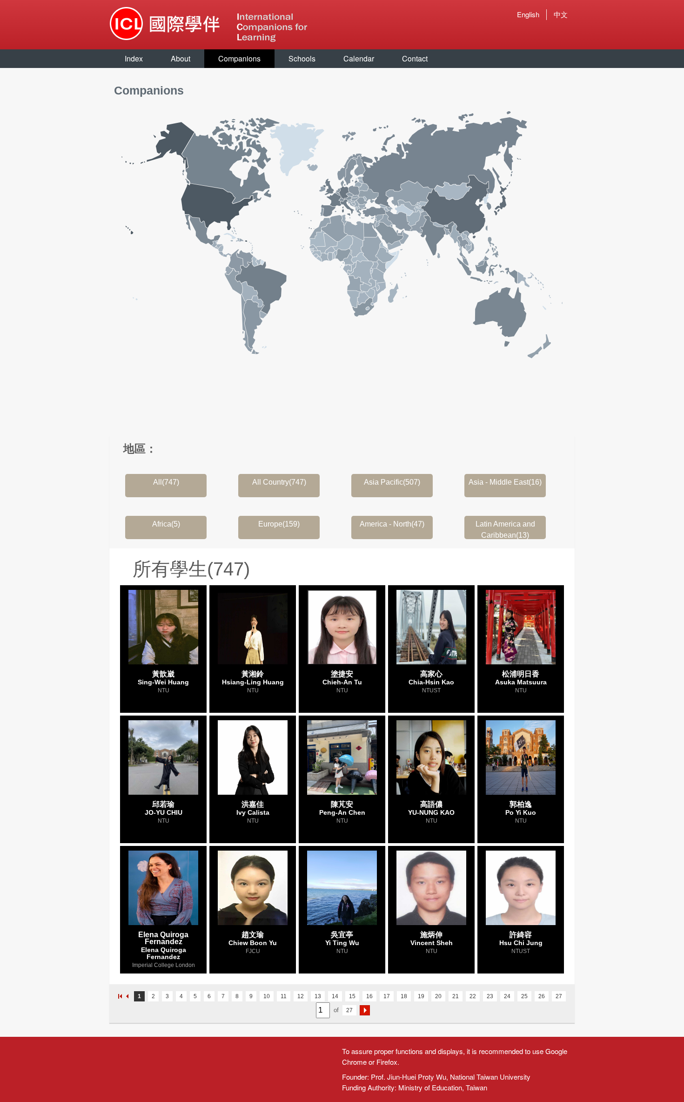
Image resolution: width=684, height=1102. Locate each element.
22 (472, 996)
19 (421, 996)
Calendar (358, 58)
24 (507, 996)
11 (284, 996)
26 (541, 996)
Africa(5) (166, 524)
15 (352, 996)
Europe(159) (279, 524)
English (528, 14)
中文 (561, 14)
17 (386, 996)
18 (404, 996)
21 (455, 996)
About (180, 58)
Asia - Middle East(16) (505, 482)
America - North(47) (392, 524)
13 (318, 996)
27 (559, 996)
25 (524, 996)
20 (438, 996)
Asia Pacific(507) (392, 482)
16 (369, 996)
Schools (301, 58)
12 (300, 996)
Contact (415, 58)
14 (335, 996)
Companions (239, 58)
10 (266, 996)
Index (134, 58)
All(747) (166, 482)
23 (490, 996)
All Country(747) (279, 482)
